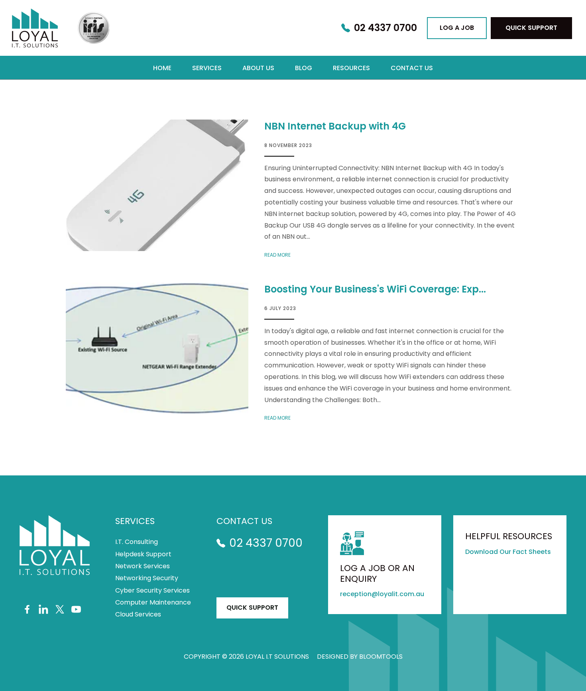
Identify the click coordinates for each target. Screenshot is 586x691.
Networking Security (146, 578)
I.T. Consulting (136, 542)
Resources (351, 68)
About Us (258, 68)
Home (162, 68)
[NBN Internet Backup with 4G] (157, 185)
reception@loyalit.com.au (382, 594)
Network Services (142, 566)
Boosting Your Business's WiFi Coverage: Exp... (375, 289)
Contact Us (412, 68)
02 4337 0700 (385, 28)
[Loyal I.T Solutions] (35, 27)
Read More (277, 255)
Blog (303, 68)
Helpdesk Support (143, 554)
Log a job (457, 27)
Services (207, 68)
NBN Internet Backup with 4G (335, 126)
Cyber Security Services (152, 590)
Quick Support (531, 27)
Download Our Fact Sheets (508, 551)
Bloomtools (381, 656)
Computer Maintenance (153, 602)
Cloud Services (138, 614)
